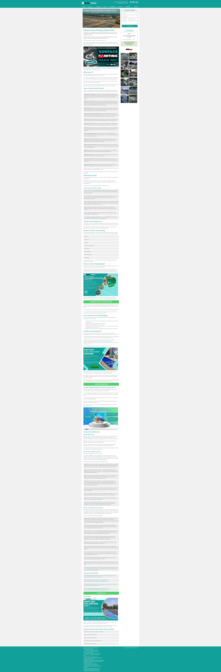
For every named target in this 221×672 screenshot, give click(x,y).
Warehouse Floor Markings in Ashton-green (92, 669)
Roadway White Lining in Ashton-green (91, 656)
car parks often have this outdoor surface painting (97, 371)
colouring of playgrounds (91, 43)
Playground (112, 6)
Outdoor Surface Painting (133, 647)
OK (133, 39)
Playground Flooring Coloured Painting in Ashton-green (94, 660)
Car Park (90, 6)
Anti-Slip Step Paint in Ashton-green (90, 663)
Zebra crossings (93, 530)
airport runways (95, 553)
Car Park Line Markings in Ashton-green (91, 651)
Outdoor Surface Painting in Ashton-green (90, 647)
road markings (109, 518)
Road (105, 6)
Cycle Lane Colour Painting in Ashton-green (92, 653)
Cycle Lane (98, 6)
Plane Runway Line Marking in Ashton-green (91, 670)
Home (84, 6)
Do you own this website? (127, 39)
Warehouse (128, 6)
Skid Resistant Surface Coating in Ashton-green (92, 666)
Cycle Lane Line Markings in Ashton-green (92, 654)
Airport (135, 6)
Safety (120, 6)
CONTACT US (101, 593)
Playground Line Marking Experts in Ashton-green (93, 661)
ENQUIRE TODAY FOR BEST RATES (101, 302)
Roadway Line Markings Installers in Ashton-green (93, 658)
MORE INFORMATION (101, 384)
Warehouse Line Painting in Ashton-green (91, 668)
